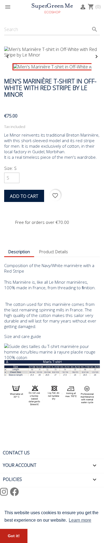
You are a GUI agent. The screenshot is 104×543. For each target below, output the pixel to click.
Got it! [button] (14, 536)
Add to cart (24, 196)
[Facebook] (14, 492)
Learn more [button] (80, 520)
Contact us (16, 453)
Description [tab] (19, 251)
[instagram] (5, 492)
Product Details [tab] (53, 251)
